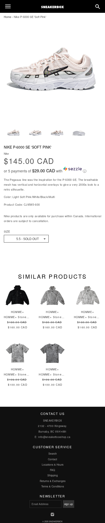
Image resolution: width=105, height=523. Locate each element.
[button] (52, 170)
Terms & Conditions (52, 486)
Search (52, 453)
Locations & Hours (52, 464)
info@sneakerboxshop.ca (54, 437)
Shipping (52, 475)
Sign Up (68, 504)
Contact (52, 459)
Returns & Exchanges (52, 481)
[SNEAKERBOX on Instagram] (53, 515)
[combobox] (26, 239)
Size (7, 231)
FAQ (52, 470)
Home (7, 17)
